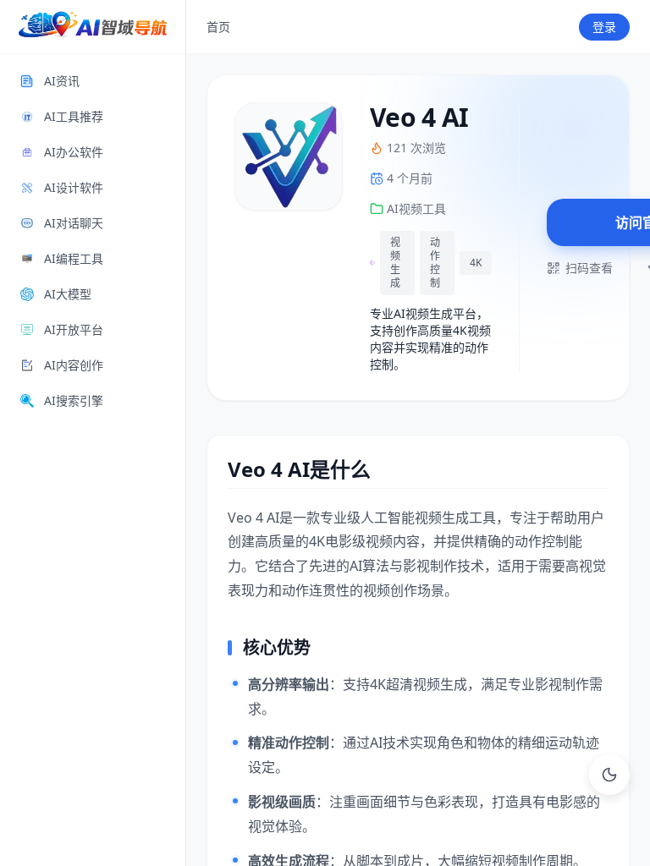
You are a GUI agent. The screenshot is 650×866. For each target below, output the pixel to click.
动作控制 (435, 262)
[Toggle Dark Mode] (609, 774)
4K (476, 262)
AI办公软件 (73, 152)
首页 (218, 27)
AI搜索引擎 (73, 400)
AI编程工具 (73, 258)
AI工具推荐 (73, 116)
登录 (604, 27)
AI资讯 (62, 81)
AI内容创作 (73, 365)
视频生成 (395, 262)
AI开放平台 (73, 329)
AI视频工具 (416, 208)
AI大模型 (67, 294)
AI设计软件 (73, 187)
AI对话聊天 (73, 223)
